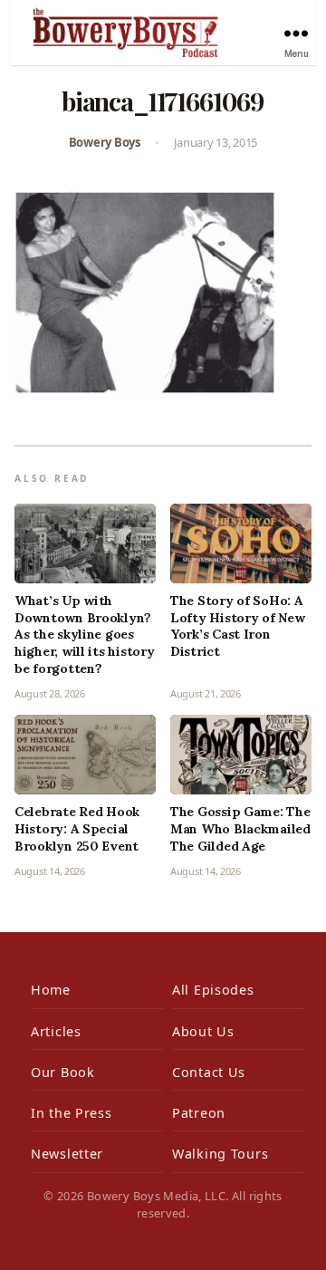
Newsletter (67, 1153)
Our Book (63, 1072)
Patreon (198, 1112)
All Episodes (213, 989)
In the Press (71, 1112)
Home (51, 989)
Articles (56, 1031)
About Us (203, 1031)
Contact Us (208, 1072)
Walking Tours (220, 1153)
